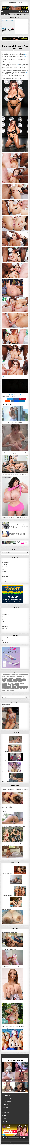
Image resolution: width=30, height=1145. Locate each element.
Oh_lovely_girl (5, 781)
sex (18, 64)
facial (25, 680)
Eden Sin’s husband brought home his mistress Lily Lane (15, 474)
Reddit (8, 401)
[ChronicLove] (14, 771)
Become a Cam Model (7, 1101)
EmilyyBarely (5, 569)
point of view (17, 683)
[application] (15, 1131)
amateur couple (18, 674)
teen (14, 688)
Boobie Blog (17, 43)
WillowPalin (4, 564)
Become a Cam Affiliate (7, 1098)
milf (19, 681)
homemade (8, 681)
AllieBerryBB (5, 574)
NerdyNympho (5, 576)
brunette (8, 678)
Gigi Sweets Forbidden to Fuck (9, 949)
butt (13, 678)
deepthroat (9, 680)
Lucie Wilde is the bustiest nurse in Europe (12, 966)
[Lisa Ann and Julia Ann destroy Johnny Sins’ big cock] (12, 841)
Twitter (10, 398)
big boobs (8, 676)
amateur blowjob (10, 674)
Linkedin (22, 401)
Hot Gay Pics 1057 (6, 906)
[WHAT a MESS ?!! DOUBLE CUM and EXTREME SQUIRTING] (12, 824)
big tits (17, 676)
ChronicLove (5, 771)
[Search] (23, 11)
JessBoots (4, 559)
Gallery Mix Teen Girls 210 (8, 873)
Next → (11, 531)
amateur (3, 674)
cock (26, 56)
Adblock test (5, 376)
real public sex (25, 687)
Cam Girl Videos (5, 642)
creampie (24, 678)
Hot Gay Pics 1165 (6, 884)
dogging (14, 680)
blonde (22, 676)
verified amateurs (5, 690)
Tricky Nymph (5, 562)
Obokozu (4, 616)
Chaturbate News (15, 3)
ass (26, 72)
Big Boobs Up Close (6, 909)
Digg (17, 401)
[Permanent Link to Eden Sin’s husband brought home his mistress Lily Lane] (15, 464)
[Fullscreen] (26, 1137)
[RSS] (21, 11)
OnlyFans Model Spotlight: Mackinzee (10, 706)
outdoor (4, 683)
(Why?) (9, 376)
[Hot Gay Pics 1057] (16, 906)
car (16, 678)
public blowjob (15, 685)
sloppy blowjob (9, 688)
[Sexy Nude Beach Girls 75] (20, 895)
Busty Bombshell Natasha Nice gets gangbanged (15, 47)
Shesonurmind (5, 751)
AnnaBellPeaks (5, 623)
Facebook (16, 398)
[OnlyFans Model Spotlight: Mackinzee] (10, 728)
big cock (13, 676)
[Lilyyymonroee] (15, 742)
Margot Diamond (5, 631)
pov (22, 683)
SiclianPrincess (5, 614)
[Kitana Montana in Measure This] (12, 947)
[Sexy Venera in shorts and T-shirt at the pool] (12, 1024)
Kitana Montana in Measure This (9, 932)
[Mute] (24, 1137)
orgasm (22, 681)
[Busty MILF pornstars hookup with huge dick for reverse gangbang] (12, 1050)
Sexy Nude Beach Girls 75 (8, 895)
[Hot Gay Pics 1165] (16, 884)
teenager (18, 688)
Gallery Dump (5, 864)
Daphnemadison (5, 612)
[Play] (3, 1137)
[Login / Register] (27, 11)
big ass (3, 676)
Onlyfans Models (6, 704)
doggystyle (20, 680)
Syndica (3, 619)
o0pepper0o (5, 609)
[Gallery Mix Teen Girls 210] (20, 873)
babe (26, 674)
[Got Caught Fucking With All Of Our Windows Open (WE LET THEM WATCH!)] (12, 858)
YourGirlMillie (5, 626)
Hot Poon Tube (5, 637)
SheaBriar (4, 578)
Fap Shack (4, 640)
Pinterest (23, 398)
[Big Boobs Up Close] (12, 923)
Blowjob (12, 43)
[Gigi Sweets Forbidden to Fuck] (12, 964)
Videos (3, 788)
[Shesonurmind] (15, 751)
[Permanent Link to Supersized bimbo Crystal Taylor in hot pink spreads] (15, 496)
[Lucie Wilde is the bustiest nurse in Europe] (12, 999)
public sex (14, 687)
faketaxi (3, 681)
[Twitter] (19, 11)
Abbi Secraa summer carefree (15, 422)
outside (8, 683)
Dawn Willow (5, 628)
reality (18, 687)
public (9, 685)
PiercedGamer (5, 760)
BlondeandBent (5, 566)
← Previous (12, 522)
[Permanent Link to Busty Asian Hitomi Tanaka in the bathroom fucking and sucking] (15, 437)
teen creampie (24, 688)
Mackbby (4, 581)
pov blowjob (4, 685)
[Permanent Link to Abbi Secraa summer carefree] (15, 413)
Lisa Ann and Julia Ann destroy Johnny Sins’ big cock (14, 826)
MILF (25, 54)
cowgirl (19, 678)
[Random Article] (25, 11)
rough (3, 688)
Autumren (4, 571)
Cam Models (5, 735)
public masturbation (6, 687)
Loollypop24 (4, 621)
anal (13, 61)
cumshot (4, 680)
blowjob (24, 65)
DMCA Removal (5, 1118)
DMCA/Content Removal (15, 394)
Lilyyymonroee (5, 742)
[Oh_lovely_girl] (16, 781)
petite (12, 683)
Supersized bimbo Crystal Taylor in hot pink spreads (15, 517)
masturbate (14, 681)
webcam (12, 690)
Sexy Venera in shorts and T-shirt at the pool (12, 1002)
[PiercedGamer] (15, 760)
